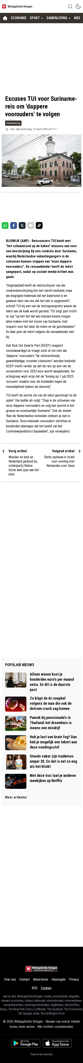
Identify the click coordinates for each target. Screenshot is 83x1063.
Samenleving (13, 123)
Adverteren (40, 979)
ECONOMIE (18, 18)
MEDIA (78, 18)
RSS (34, 988)
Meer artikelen (16, 797)
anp (18, 129)
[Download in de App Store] (57, 1043)
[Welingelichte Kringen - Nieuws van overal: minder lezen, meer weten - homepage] (18, 6)
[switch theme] (78, 6)
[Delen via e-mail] (30, 225)
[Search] (70, 6)
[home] (5, 18)
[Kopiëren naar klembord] (39, 225)
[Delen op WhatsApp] (5, 225)
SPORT (35, 18)
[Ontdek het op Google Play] (25, 1043)
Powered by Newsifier (41, 1054)
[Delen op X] (22, 225)
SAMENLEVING (57, 18)
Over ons (10, 979)
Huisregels (59, 979)
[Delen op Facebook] (13, 225)
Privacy (74, 979)
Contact (24, 979)
